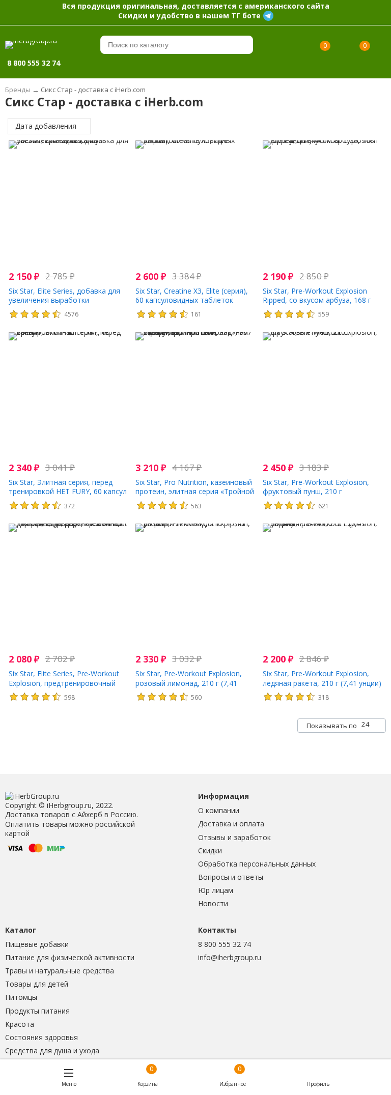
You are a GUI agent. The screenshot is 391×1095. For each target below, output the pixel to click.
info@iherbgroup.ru (229, 957)
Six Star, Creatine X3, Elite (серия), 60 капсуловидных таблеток (191, 295)
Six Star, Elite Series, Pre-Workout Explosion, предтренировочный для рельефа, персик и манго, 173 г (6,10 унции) (67, 687)
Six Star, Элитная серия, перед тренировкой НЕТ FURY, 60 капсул (68, 486)
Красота (19, 1024)
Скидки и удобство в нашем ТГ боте (189, 15)
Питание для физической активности (69, 957)
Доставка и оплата (231, 823)
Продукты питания (37, 1011)
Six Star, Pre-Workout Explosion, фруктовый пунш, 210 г (316, 486)
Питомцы (21, 997)
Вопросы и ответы (230, 877)
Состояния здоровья (41, 1037)
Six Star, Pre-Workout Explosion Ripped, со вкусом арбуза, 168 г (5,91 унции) (317, 300)
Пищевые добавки (37, 944)
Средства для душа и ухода (52, 1050)
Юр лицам (215, 890)
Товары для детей (36, 984)
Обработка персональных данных (257, 864)
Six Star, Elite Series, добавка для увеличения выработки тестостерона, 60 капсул (64, 300)
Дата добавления (46, 126)
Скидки (210, 850)
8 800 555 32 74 (224, 944)
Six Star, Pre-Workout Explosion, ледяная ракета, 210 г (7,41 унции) (322, 678)
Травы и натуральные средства (59, 970)
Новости (213, 903)
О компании (218, 810)
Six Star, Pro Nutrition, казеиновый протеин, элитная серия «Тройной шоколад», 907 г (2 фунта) (194, 491)
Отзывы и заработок (234, 837)
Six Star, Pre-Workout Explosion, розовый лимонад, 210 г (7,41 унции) (188, 683)
